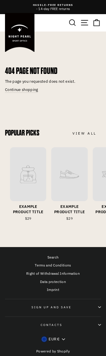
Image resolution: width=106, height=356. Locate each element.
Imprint (53, 289)
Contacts (51, 325)
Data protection (53, 281)
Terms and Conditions (53, 265)
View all (84, 133)
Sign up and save (52, 307)
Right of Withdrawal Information (53, 273)
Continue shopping (21, 89)
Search (53, 257)
